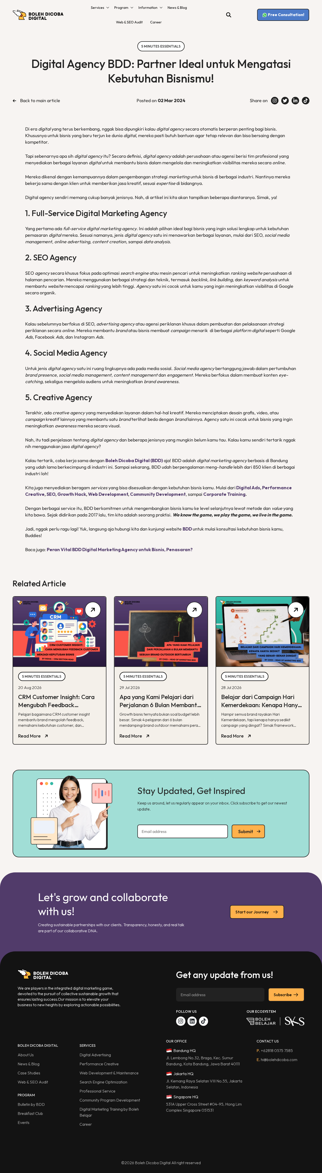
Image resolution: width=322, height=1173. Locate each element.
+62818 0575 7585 (275, 1050)
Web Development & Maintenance (109, 1072)
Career (156, 22)
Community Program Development (109, 1100)
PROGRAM (26, 1095)
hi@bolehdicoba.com (277, 1059)
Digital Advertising (95, 1054)
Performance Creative (99, 1063)
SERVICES (87, 1045)
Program (121, 7)
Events (23, 1122)
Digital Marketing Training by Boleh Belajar (109, 1112)
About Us (26, 1054)
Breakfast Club (30, 1113)
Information (147, 7)
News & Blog (177, 7)
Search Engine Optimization (103, 1081)
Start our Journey (252, 911)
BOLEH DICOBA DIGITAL (38, 1045)
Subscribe (283, 994)
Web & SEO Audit (129, 22)
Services (97, 7)
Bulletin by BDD (31, 1104)
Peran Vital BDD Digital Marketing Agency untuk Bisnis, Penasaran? (120, 549)
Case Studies (29, 1072)
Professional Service (97, 1091)
